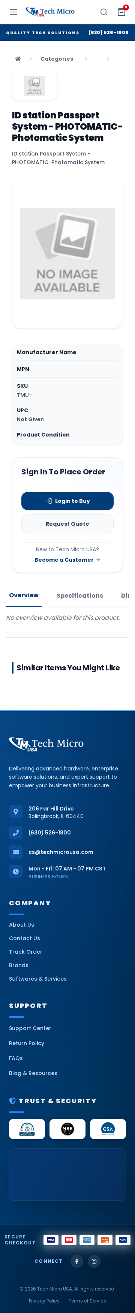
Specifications (80, 595)
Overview (24, 595)
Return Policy (26, 1043)
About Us (21, 925)
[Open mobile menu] (13, 11)
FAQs (16, 1058)
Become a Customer (64, 560)
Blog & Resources (33, 1073)
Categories (56, 59)
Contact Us (24, 938)
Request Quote (67, 524)
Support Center (30, 1028)
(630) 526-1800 (108, 33)
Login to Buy (72, 501)
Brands (18, 965)
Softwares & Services (38, 979)
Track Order (25, 952)
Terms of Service (87, 1301)
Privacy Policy (44, 1301)
